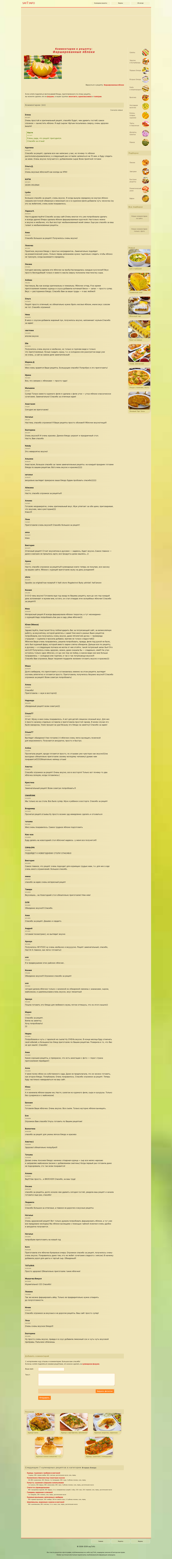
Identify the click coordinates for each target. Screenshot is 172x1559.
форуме (50, 96)
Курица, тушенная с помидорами (98, 1456)
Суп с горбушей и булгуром (135, 269)
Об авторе (140, 3)
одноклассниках (85, 96)
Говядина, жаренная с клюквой (39, 1492)
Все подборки (136, 207)
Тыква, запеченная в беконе (136, 364)
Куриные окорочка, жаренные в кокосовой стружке (106, 1433)
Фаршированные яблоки (74, 52)
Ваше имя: (29, 1369)
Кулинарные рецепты (100, 3)
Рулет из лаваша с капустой (135, 340)
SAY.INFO (28, 3)
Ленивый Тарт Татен (137, 411)
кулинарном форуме (90, 1364)
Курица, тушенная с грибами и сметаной (43, 1473)
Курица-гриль (33, 1433)
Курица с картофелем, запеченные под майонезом (74, 1433)
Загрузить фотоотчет (105, 1391)
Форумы (120, 3)
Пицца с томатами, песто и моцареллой (139, 387)
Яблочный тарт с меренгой (135, 316)
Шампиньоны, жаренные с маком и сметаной (45, 1502)
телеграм (98, 96)
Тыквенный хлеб (135, 292)
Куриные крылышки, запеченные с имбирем (45, 1497)
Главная (100, 1541)
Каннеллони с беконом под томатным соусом (46, 1478)
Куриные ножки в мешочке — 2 (48, 1456)
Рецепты (120, 1541)
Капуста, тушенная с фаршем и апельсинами (45, 1483)
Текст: (27, 1375)
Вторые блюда (89, 1468)
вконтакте (73, 96)
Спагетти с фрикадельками (38, 1487)
